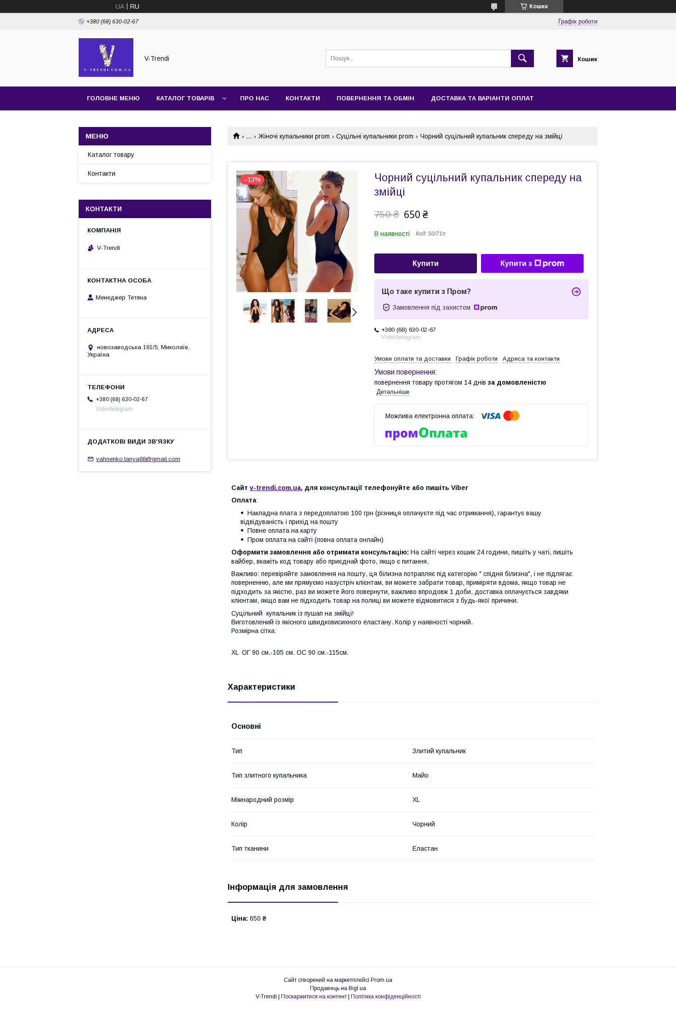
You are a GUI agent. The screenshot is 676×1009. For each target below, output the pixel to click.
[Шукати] (522, 58)
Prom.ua (381, 980)
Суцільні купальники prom (374, 136)
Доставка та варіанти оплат (482, 98)
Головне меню (113, 98)
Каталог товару (111, 154)
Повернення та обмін (375, 98)
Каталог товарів (185, 98)
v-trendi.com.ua (275, 487)
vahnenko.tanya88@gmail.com (138, 458)
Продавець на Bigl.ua (338, 988)
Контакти (303, 98)
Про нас (254, 98)
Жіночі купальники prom (294, 136)
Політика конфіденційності (386, 996)
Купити (425, 263)
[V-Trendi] (106, 74)
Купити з (516, 263)
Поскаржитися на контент (314, 996)
